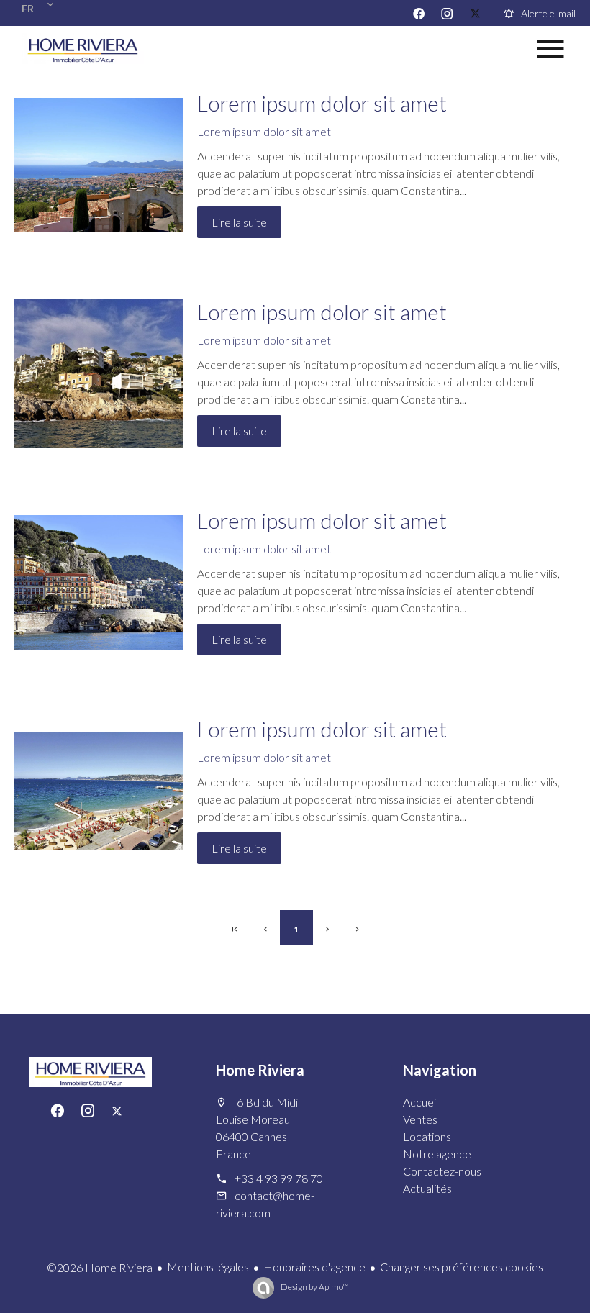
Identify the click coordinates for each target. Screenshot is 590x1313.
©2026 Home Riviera (100, 1267)
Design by (314, 1286)
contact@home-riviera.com (265, 1204)
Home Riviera (260, 1069)
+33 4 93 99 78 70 (279, 1178)
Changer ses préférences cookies (461, 1266)
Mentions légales (208, 1266)
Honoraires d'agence (314, 1266)
